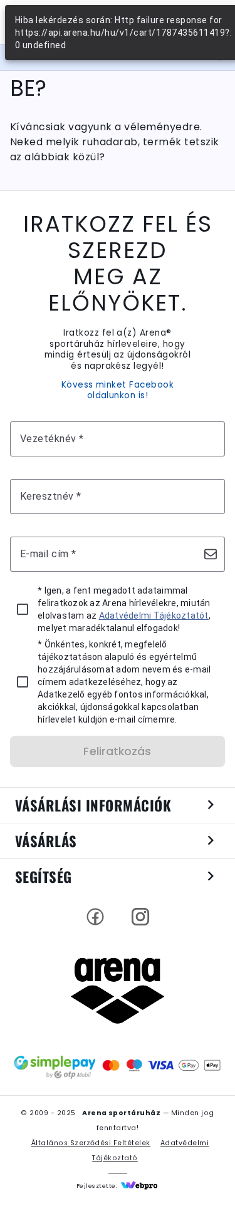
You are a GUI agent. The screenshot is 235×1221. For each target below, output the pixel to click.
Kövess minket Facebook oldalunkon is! (117, 390)
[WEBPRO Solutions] (139, 1186)
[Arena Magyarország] (118, 991)
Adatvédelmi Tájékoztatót (154, 615)
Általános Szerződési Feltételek (90, 1143)
